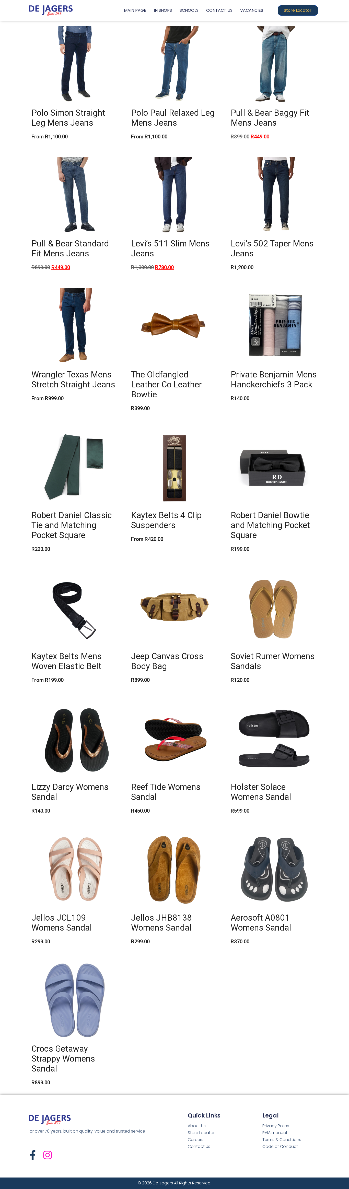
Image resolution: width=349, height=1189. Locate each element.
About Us (197, 1126)
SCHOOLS (189, 10)
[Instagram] (47, 1155)
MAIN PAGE (135, 10)
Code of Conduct (280, 1146)
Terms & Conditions (281, 1140)
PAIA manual (274, 1133)
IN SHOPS (163, 10)
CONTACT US (219, 10)
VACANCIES (251, 10)
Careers (195, 1140)
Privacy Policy (275, 1126)
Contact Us (199, 1146)
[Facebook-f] (33, 1155)
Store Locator (201, 1133)
